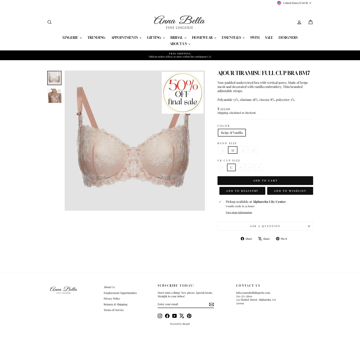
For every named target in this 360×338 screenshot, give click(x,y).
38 (253, 150)
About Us (179, 44)
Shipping (223, 113)
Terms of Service (114, 310)
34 (222, 150)
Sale (269, 37)
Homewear (202, 37)
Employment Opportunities (120, 293)
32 (232, 150)
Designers (288, 37)
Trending (96, 37)
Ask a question (265, 226)
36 (242, 150)
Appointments (125, 37)
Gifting (154, 37)
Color (224, 125)
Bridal (177, 37)
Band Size (227, 143)
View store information (239, 212)
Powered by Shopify (180, 323)
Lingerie (71, 37)
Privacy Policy (112, 298)
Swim (255, 37)
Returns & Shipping (116, 304)
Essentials (232, 37)
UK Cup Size (229, 160)
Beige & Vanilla (232, 132)
